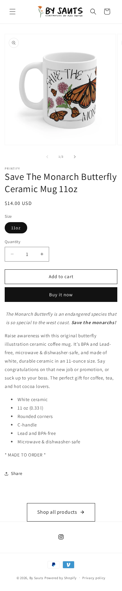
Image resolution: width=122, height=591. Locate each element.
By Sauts (36, 577)
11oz (16, 228)
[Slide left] (47, 157)
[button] (12, 11)
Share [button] (17, 473)
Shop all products (57, 512)
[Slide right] (75, 157)
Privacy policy (93, 578)
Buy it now (61, 295)
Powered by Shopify (60, 577)
